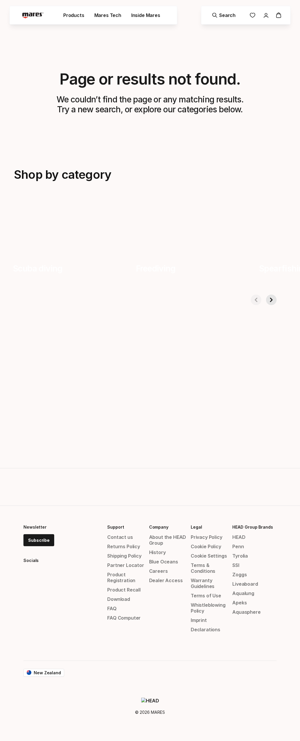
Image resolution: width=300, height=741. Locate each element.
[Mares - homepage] (32, 15)
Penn (238, 546)
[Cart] (278, 15)
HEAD (238, 537)
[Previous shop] (256, 300)
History (157, 552)
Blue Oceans (163, 562)
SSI (235, 565)
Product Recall (124, 590)
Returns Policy (123, 546)
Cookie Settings (209, 556)
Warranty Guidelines (202, 583)
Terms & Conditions (203, 568)
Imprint (199, 620)
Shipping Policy (124, 556)
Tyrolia (240, 556)
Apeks (239, 603)
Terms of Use (206, 596)
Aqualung (243, 593)
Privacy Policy (206, 537)
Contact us (120, 537)
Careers (158, 571)
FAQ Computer (124, 618)
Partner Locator (125, 565)
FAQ (111, 608)
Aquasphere (246, 612)
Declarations (205, 629)
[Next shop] (271, 300)
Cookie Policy (206, 546)
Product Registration (121, 577)
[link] (252, 15)
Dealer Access (166, 580)
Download (118, 599)
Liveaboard (245, 584)
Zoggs (239, 574)
